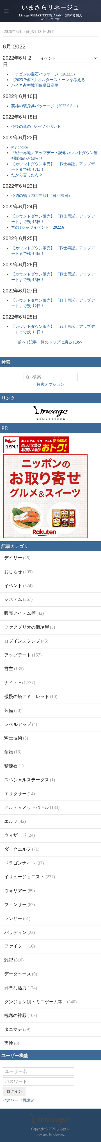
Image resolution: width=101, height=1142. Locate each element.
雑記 (14, 960)
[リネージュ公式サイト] (50, 417)
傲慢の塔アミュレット (30, 696)
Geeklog (59, 1134)
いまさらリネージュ (50, 7)
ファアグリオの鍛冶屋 (29, 627)
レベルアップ (20, 724)
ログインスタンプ (26, 641)
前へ (22, 342)
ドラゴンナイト (24, 863)
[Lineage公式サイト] (50, 1123)
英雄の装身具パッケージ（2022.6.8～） (45, 106)
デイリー (17, 557)
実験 (11, 1043)
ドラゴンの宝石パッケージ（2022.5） (44, 74)
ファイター (19, 946)
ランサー (17, 918)
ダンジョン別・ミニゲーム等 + (40, 1001)
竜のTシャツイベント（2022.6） (39, 227)
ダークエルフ (21, 849)
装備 (12, 710)
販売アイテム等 (24, 613)
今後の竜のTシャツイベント (36, 127)
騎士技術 (16, 738)
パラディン (19, 932)
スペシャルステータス (29, 779)
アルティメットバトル (31, 807)
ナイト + (19, 682)
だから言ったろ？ (27, 175)
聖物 (12, 752)
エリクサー (19, 793)
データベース (20, 974)
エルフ (15, 821)
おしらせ (18, 571)
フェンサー (19, 904)
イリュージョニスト (29, 876)
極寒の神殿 (20, 1015)
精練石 (14, 765)
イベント (18, 585)
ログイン (14, 1091)
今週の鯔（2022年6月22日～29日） (41, 196)
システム (18, 599)
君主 (14, 668)
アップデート (23, 655)
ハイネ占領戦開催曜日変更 (34, 85)
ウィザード (19, 835)
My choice (19, 147)
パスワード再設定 (18, 1100)
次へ (79, 342)
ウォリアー (19, 890)
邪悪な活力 (20, 987)
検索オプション (50, 384)
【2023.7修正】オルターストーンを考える (48, 80)
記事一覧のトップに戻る (50, 342)
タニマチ (17, 1029)
